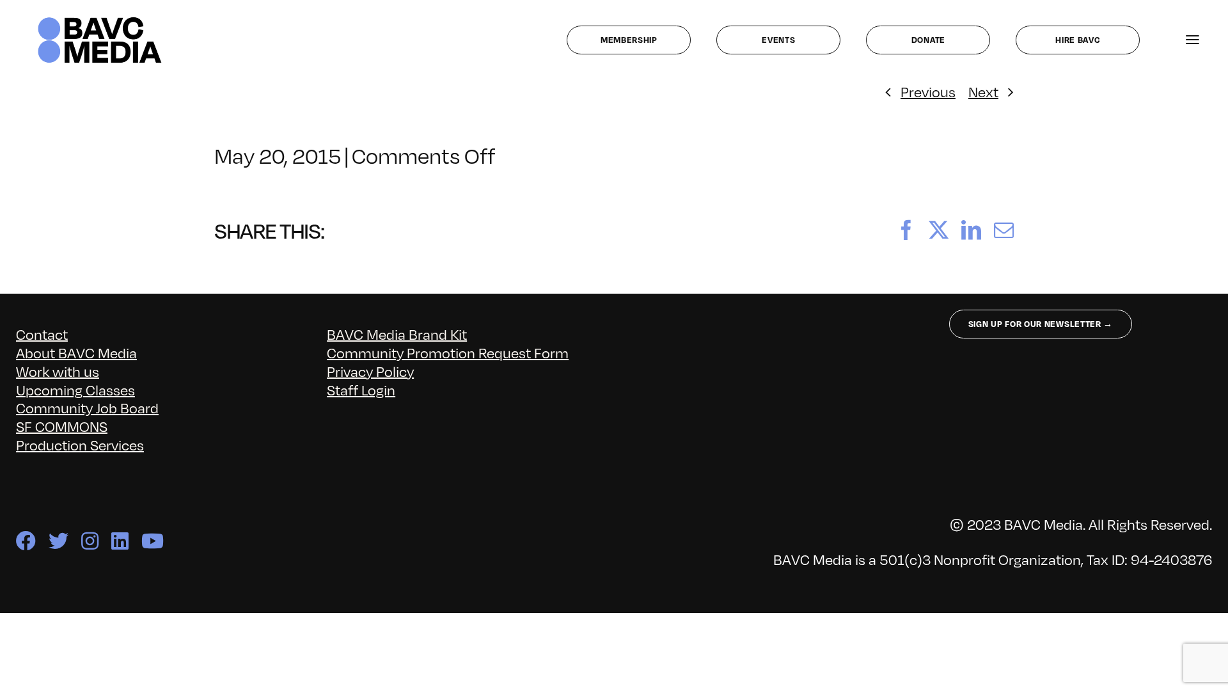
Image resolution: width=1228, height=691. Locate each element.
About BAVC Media (76, 352)
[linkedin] (120, 541)
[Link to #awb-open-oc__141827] (1192, 40)
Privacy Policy (370, 371)
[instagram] (89, 541)
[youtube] (152, 541)
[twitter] (58, 541)
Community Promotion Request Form (448, 352)
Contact (42, 334)
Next (983, 91)
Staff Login (361, 389)
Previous (928, 91)
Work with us (57, 371)
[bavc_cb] (100, 20)
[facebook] (26, 541)
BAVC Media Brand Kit (397, 334)
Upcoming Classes (75, 389)
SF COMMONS (61, 426)
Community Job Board (87, 407)
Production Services (80, 444)
